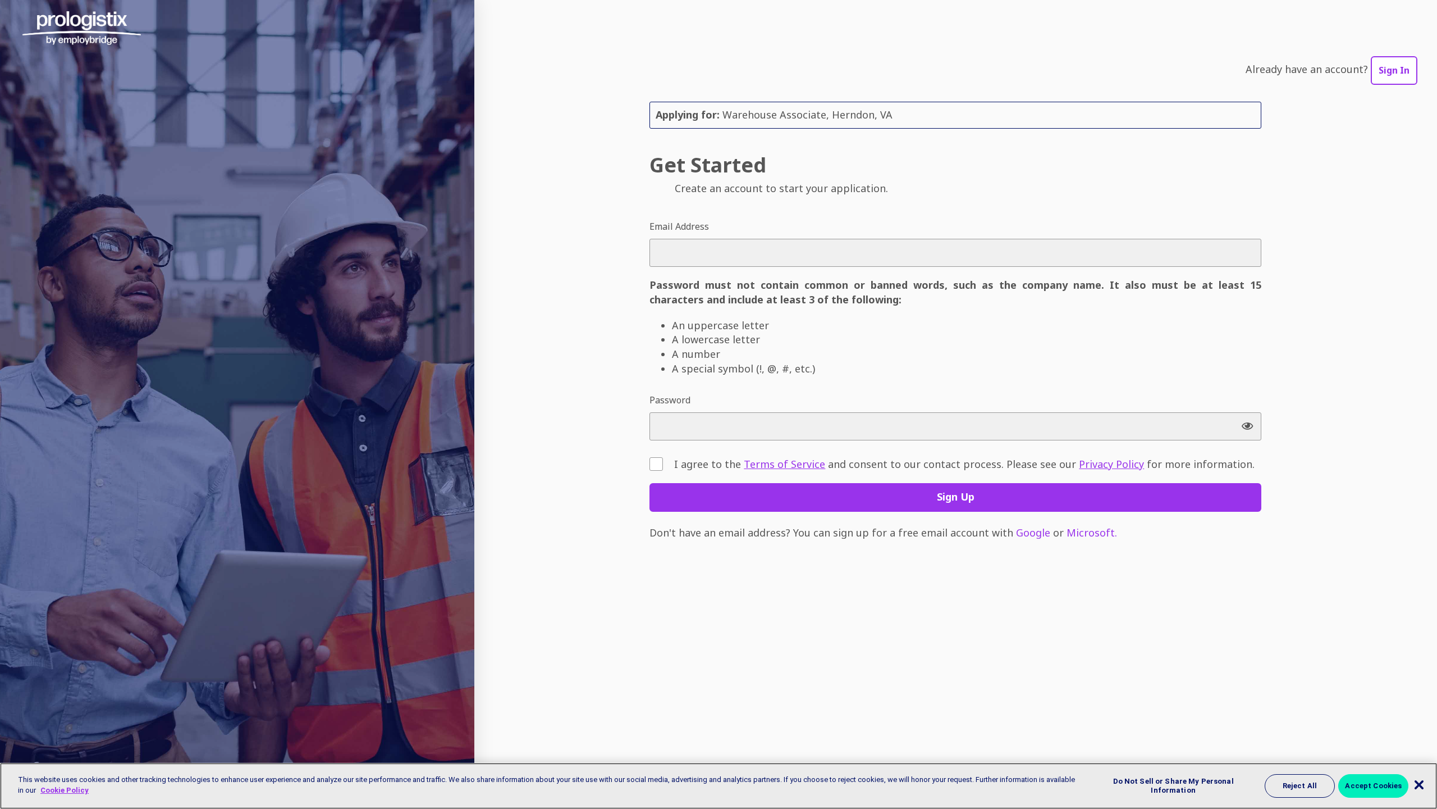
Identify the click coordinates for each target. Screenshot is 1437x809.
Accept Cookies (1373, 785)
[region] (718, 786)
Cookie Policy (64, 790)
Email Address (679, 226)
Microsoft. (1092, 532)
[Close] (1419, 784)
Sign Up (955, 496)
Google (1033, 532)
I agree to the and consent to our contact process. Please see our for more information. (964, 464)
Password (669, 400)
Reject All (1300, 785)
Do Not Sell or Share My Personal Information (1173, 785)
